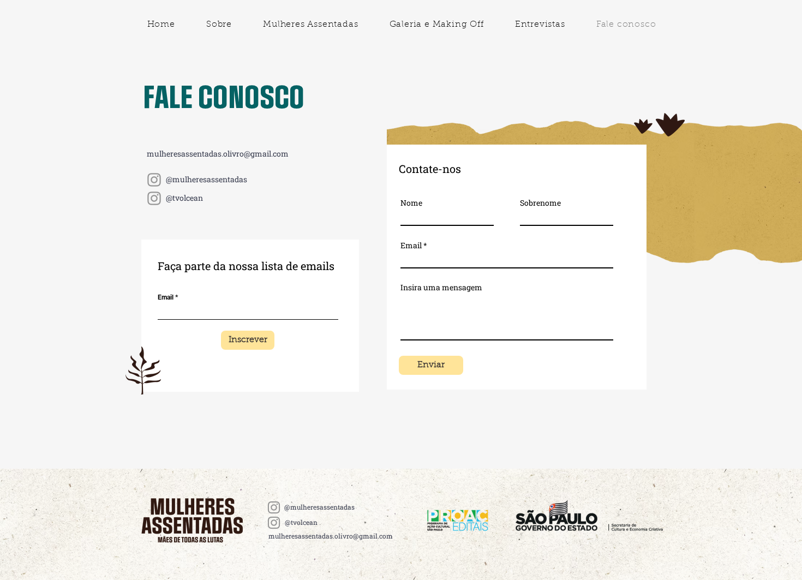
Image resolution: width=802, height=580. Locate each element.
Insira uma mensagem (441, 287)
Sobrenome (540, 203)
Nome (411, 203)
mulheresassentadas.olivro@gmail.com (218, 153)
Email (165, 297)
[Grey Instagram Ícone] (154, 180)
